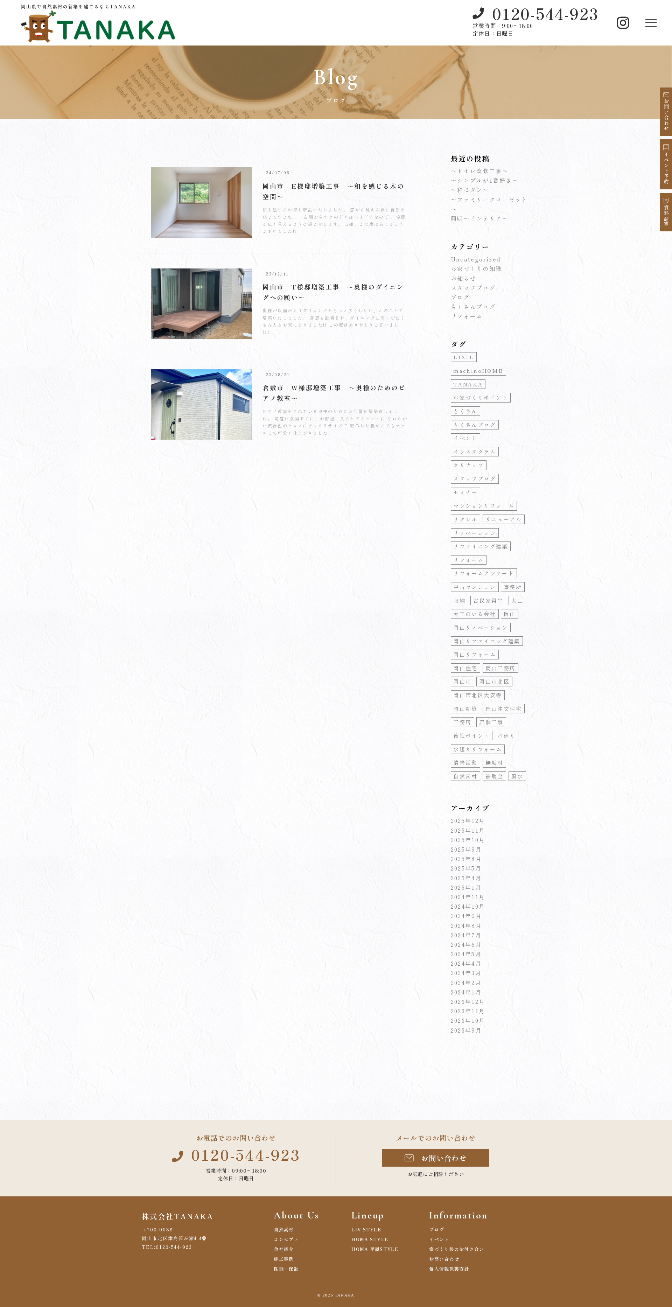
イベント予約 (666, 168)
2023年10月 (468, 1020)
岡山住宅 (465, 668)
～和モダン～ (470, 190)
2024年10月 (468, 906)
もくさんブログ (473, 306)
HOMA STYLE (369, 1239)
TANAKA (468, 384)
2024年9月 (466, 915)
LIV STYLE (366, 1229)
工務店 (462, 722)
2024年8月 (466, 925)
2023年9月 (466, 1030)
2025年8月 (466, 858)
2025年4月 (466, 878)
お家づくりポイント (480, 397)
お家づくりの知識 (476, 268)
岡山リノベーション (480, 627)
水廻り (506, 735)
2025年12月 (468, 820)
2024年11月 (468, 897)
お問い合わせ (666, 115)
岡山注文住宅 (503, 708)
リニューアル (503, 519)
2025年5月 (466, 868)
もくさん (465, 411)
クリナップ (468, 465)
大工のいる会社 (474, 613)
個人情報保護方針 (449, 1268)
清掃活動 (465, 762)
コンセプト (286, 1239)
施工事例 (284, 1259)
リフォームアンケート (483, 573)
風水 (517, 776)
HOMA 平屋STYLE (374, 1249)
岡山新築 (465, 708)
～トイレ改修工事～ (480, 171)
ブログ (460, 297)
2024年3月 (466, 973)
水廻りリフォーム (477, 749)
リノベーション (474, 533)
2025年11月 (468, 830)
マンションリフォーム (483, 505)
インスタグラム (474, 451)
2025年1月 (466, 887)
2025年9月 (466, 849)
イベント (465, 438)
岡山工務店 (500, 668)
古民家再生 (488, 600)
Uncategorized (476, 259)
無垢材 (494, 762)
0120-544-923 (545, 13)
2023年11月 (468, 1011)
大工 (517, 600)
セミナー (465, 492)
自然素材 (465, 776)
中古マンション (474, 586)
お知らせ (464, 278)
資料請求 (666, 216)
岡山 (510, 613)
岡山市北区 (494, 681)
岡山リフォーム (474, 654)
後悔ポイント (471, 735)
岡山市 (462, 681)
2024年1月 (466, 992)
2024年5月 (466, 954)
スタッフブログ (473, 288)
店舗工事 (491, 722)
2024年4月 (466, 963)
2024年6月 (466, 944)
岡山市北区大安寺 (477, 695)
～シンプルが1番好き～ (485, 180)
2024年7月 (466, 935)
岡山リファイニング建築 (486, 641)
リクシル (465, 519)
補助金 (494, 776)
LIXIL (463, 357)
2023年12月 (468, 1001)
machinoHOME (478, 370)
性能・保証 (286, 1268)
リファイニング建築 (480, 546)
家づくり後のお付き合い (456, 1249)
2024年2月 (466, 982)
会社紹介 (284, 1249)
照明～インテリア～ (480, 218)
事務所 (513, 586)
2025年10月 (468, 840)
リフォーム (467, 316)
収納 (459, 600)
